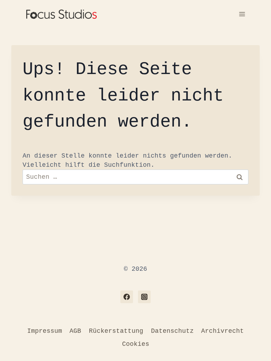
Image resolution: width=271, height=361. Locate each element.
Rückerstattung (116, 331)
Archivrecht (222, 331)
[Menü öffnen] (241, 13)
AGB (75, 331)
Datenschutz (172, 331)
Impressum (44, 331)
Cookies (135, 344)
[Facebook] (126, 296)
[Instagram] (144, 296)
